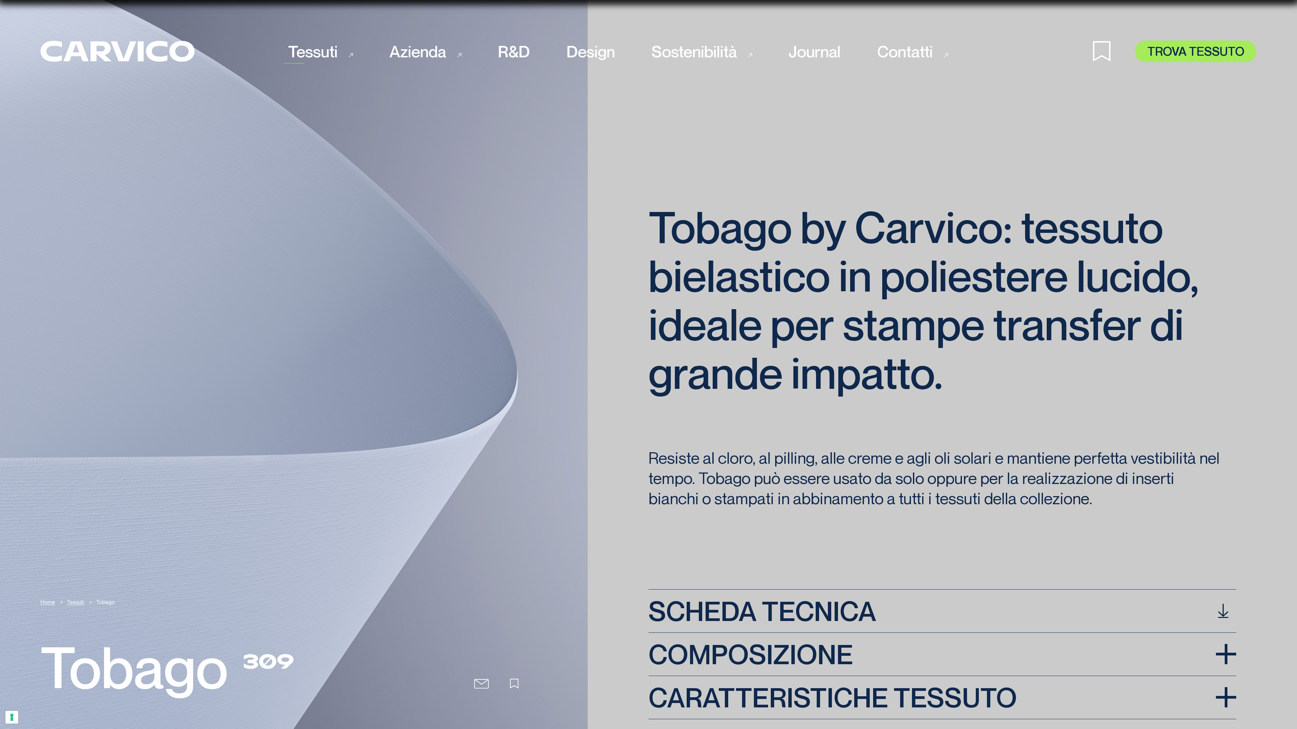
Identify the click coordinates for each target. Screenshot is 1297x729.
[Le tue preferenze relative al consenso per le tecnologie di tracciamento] (11, 717)
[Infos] (481, 683)
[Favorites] (1114, 51)
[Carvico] (118, 51)
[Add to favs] (514, 683)
